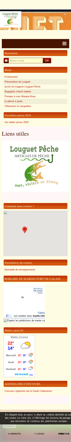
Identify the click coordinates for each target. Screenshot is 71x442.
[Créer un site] (14, 434)
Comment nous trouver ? (19, 206)
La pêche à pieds (14, 101)
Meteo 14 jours (19, 336)
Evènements (11, 77)
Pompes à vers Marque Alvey (20, 96)
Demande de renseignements (20, 269)
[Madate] (39, 434)
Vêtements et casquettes (18, 106)
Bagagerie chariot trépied (18, 91)
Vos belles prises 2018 (18, 115)
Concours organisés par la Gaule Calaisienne (28, 391)
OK (47, 60)
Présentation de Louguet (17, 81)
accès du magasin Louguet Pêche (22, 86)
